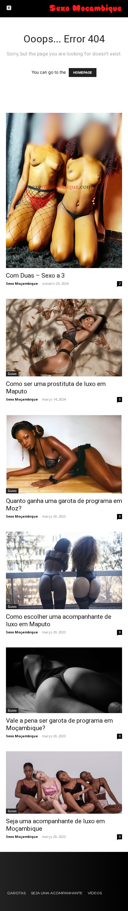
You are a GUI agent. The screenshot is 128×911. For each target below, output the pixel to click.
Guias (12, 374)
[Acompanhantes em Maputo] (85, 8)
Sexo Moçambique (22, 283)
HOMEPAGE (82, 72)
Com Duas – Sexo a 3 (35, 275)
